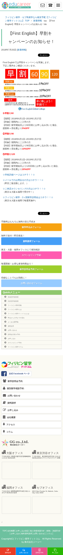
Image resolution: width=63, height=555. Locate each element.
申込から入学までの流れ (16, 318)
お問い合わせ (12, 330)
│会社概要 (10, 531)
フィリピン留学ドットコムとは (18, 313)
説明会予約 (39, 552)
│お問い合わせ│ (39, 534)
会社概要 (11, 417)
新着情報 (21, 50)
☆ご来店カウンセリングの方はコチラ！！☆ (24, 188)
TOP (4, 531)
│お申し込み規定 (22, 531)
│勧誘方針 (56, 531)
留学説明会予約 (15, 381)
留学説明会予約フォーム (31, 269)
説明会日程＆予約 (14, 334)
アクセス (10, 424)
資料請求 (11, 326)
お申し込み (11, 338)
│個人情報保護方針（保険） (40, 531)
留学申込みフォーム (31, 227)
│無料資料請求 (26, 534)
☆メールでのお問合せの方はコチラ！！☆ (23, 180)
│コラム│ (50, 534)
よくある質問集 (13, 322)
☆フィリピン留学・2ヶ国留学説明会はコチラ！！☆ (28, 197)
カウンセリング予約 (31, 255)
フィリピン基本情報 (15, 305)
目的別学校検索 (13, 301)
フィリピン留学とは (15, 309)
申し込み (55, 552)
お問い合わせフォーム (31, 283)
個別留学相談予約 (15, 388)
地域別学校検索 (13, 297)
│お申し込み (14, 534)
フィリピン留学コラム (15, 347)
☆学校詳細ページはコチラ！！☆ (19, 174)
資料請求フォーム (31, 241)
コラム (9, 432)
